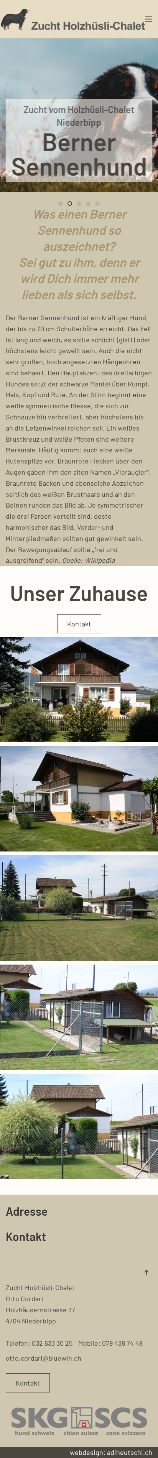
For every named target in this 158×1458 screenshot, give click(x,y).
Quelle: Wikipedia (88, 560)
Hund (138, 317)
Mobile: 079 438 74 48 (110, 1343)
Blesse (81, 405)
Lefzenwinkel (46, 428)
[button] (148, 19)
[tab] (79, 203)
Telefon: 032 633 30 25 (39, 1343)
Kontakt (79, 624)
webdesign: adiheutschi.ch (111, 1452)
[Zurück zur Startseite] (72, 19)
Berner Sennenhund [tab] (62, 204)
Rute (58, 394)
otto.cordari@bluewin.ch (43, 1358)
